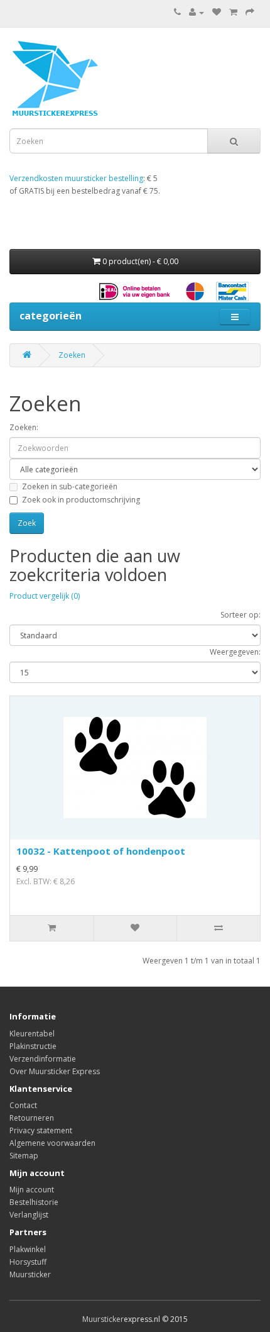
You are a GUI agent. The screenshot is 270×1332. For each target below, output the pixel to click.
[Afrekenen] (250, 12)
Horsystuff (27, 1262)
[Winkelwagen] (233, 12)
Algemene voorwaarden (52, 1143)
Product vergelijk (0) (44, 596)
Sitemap (23, 1155)
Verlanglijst (28, 1214)
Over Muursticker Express (54, 1071)
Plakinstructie (33, 1046)
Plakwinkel (27, 1249)
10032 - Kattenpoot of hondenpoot (100, 851)
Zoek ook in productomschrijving (81, 499)
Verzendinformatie (42, 1058)
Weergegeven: (235, 652)
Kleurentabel (32, 1033)
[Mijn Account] (196, 12)
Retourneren (31, 1118)
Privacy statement (40, 1130)
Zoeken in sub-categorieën (69, 486)
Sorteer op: (240, 614)
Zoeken (71, 355)
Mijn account (31, 1189)
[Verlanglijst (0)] (216, 12)
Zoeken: (23, 427)
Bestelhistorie (33, 1202)
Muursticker (30, 1274)
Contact (23, 1105)
